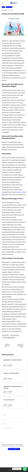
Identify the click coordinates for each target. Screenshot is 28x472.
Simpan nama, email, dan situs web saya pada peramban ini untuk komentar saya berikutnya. (13, 445)
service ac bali (5, 335)
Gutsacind (4, 10)
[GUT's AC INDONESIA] (14, 3)
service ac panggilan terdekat (8, 337)
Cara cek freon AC (9, 399)
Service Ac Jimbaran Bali (11, 373)
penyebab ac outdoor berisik (12, 360)
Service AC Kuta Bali (14, 335)
